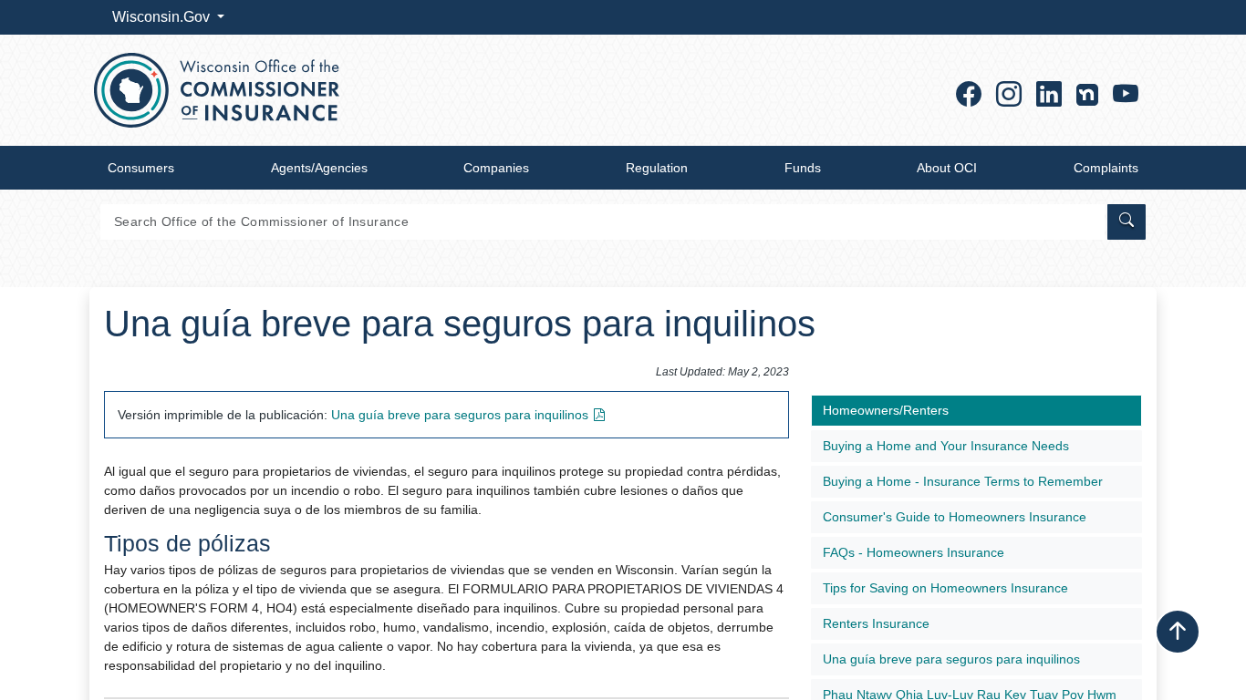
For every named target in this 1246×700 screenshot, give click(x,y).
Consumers (141, 167)
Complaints (1106, 167)
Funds (802, 167)
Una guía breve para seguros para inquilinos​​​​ (459, 414)
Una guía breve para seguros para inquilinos (951, 659)
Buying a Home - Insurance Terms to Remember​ (963, 481)
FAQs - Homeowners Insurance (913, 552)
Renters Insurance (876, 623)
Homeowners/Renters (886, 410)
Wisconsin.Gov (162, 17)
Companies (496, 167)
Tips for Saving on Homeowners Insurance (945, 588)
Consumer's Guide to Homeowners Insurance (954, 517)
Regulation (657, 167)
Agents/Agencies (319, 167)
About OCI (947, 167)
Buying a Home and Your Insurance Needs (946, 445)
